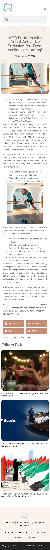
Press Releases (22, 338)
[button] (45, 9)
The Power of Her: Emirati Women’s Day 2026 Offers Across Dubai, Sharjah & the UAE (24, 495)
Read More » (7, 398)
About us (9, 532)
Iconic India (39, 532)
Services (18, 538)
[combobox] (25, 19)
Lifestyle (8, 338)
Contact (31, 538)
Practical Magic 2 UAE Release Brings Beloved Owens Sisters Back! (24, 394)
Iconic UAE (24, 532)
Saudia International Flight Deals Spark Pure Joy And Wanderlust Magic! (24, 444)
